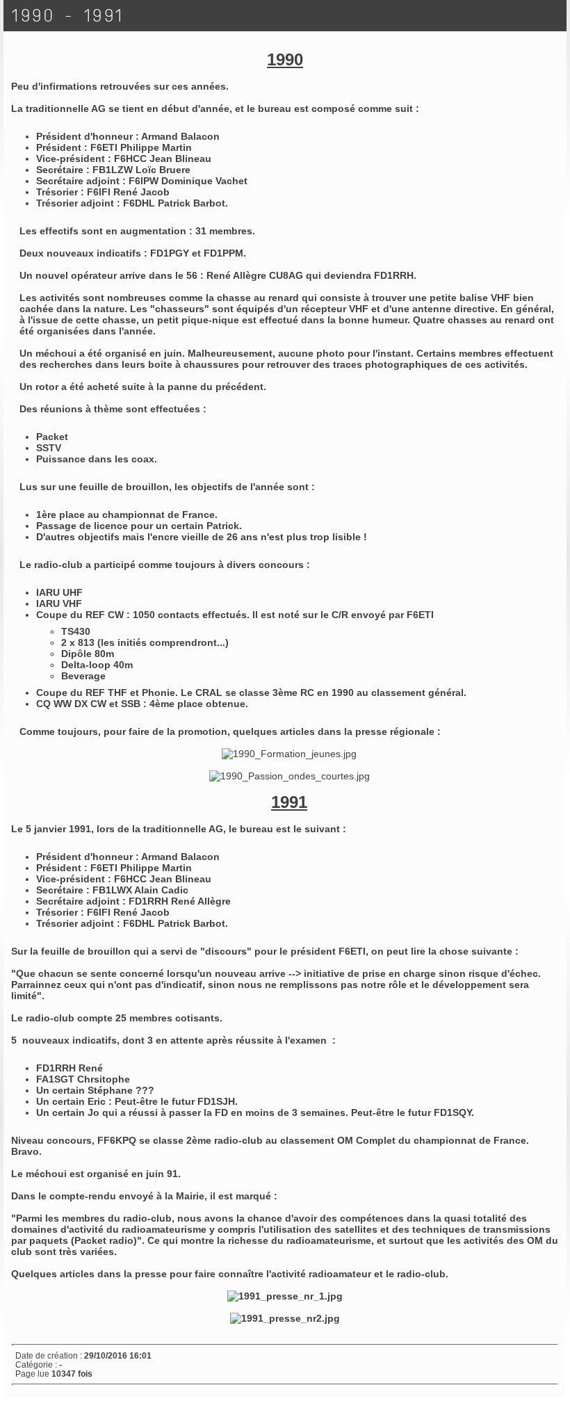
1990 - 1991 (68, 15)
